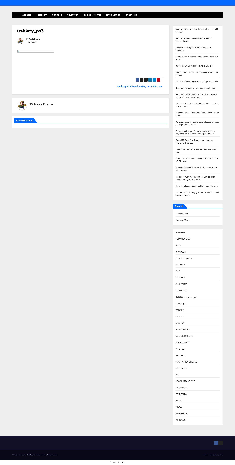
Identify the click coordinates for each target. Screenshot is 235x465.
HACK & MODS (113, 15)
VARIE (179, 401)
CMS (178, 271)
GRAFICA (180, 323)
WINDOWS (181, 420)
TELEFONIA (72, 15)
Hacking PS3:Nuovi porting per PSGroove (140, 86)
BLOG (178, 245)
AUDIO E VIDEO (183, 239)
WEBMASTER (182, 414)
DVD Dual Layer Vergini (186, 297)
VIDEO (179, 407)
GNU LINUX (181, 317)
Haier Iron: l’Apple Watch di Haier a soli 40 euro (197, 186)
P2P (177, 375)
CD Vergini (180, 265)
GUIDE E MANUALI (92, 15)
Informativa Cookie (216, 455)
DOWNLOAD (181, 291)
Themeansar (53, 455)
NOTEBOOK (181, 368)
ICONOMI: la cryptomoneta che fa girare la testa (197, 81)
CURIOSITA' (181, 284)
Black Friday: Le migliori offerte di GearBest (195, 66)
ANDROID (27, 15)
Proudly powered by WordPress (23, 455)
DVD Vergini (181, 304)
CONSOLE (57, 15)
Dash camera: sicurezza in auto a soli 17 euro (196, 88)
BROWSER (181, 252)
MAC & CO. (181, 355)
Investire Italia (182, 214)
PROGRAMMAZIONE (185, 381)
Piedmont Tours (182, 220)
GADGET (180, 310)
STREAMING (131, 15)
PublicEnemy (34, 39)
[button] (216, 15)
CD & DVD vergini (184, 258)
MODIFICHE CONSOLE (186, 362)
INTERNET (42, 15)
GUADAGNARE (183, 329)
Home (205, 455)
